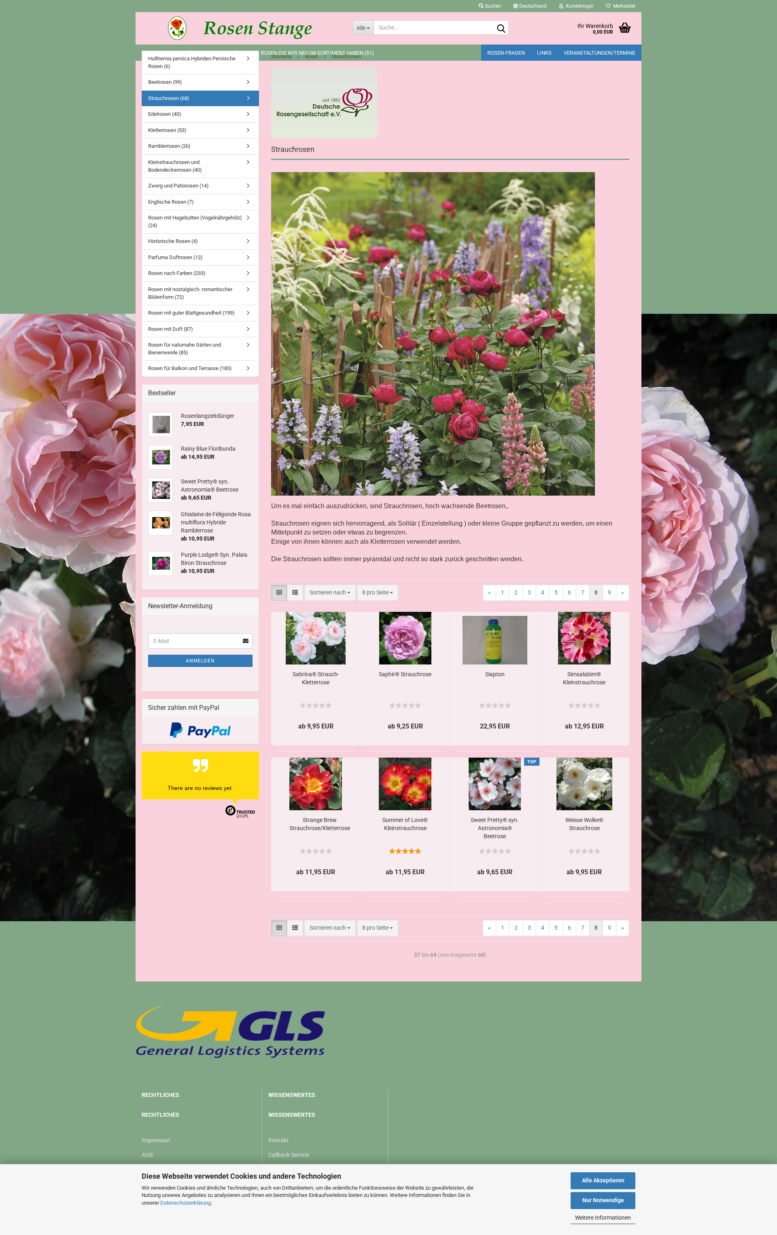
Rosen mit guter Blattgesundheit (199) (191, 313)
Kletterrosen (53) (167, 130)
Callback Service (288, 1155)
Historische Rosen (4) (173, 241)
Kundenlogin (578, 6)
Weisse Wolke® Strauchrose (584, 824)
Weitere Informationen (603, 1217)
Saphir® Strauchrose (405, 674)
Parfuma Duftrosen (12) (175, 257)
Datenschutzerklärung (185, 1203)
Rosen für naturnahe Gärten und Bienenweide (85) (184, 349)
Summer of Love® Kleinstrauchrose (405, 824)
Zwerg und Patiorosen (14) (178, 186)
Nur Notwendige (603, 1200)
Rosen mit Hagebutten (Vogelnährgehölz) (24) (195, 221)
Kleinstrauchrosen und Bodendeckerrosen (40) (175, 166)
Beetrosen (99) (165, 82)
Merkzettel (623, 6)
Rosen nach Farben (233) (177, 273)
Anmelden (200, 661)
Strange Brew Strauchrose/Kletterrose (319, 824)
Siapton (495, 674)
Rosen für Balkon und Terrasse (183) (190, 368)
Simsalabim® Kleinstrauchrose (584, 678)
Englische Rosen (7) (171, 202)
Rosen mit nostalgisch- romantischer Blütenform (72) (190, 293)
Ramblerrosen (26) (169, 146)
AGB (147, 1155)
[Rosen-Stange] (241, 28)
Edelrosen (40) (164, 114)
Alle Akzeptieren (603, 1180)
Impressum (156, 1140)
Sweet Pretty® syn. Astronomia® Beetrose (495, 828)
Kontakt (278, 1140)
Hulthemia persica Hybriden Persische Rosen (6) (192, 62)
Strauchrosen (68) (168, 98)
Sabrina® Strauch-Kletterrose (316, 678)
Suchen (492, 6)
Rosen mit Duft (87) (170, 329)
